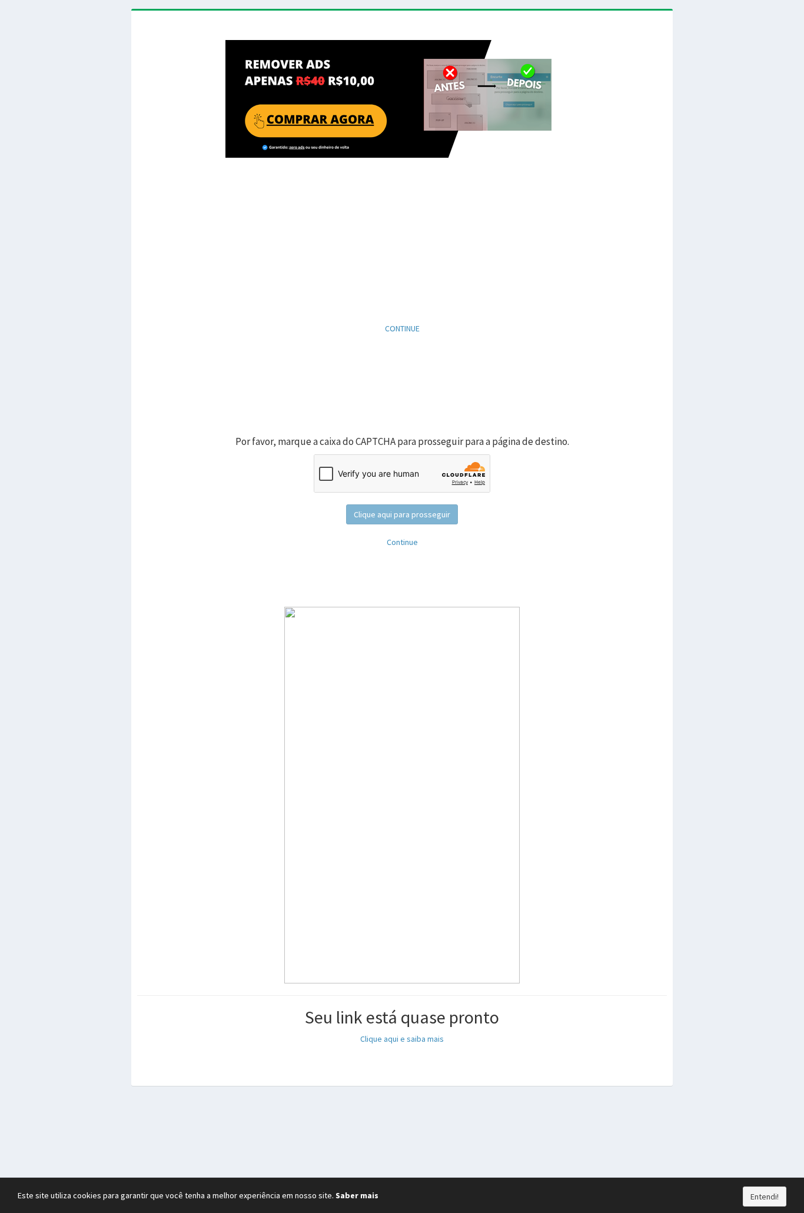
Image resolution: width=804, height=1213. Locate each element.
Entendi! (764, 1196)
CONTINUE (402, 328)
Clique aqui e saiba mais (402, 1038)
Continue (402, 542)
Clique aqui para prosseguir (402, 514)
